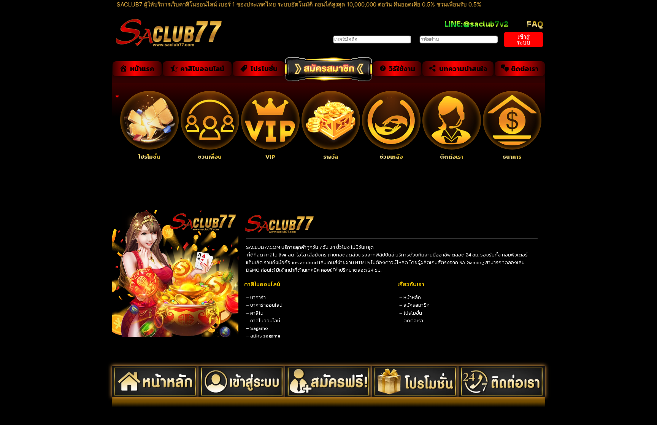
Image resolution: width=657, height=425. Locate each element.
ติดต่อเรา (413, 320)
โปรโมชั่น (412, 313)
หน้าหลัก (412, 297)
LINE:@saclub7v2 (476, 23)
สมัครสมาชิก (416, 305)
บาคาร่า (258, 297)
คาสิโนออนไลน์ (265, 320)
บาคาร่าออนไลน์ (266, 305)
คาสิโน (256, 313)
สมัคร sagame (265, 335)
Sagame (259, 328)
